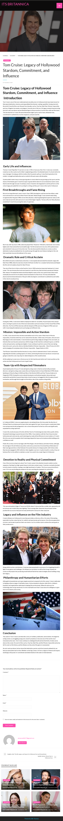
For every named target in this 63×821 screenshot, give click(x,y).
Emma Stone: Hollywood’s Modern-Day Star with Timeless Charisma (14, 806)
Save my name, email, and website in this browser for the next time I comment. (25, 719)
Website (5, 711)
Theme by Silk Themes (31, 819)
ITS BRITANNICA (15, 4)
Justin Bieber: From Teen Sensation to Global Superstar (14, 784)
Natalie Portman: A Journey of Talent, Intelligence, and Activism (45, 806)
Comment (6, 672)
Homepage (5, 55)
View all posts (22, 742)
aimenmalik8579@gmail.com (9, 787)
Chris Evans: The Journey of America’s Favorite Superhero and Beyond (45, 784)
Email (4, 703)
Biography (12, 55)
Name (5, 695)
